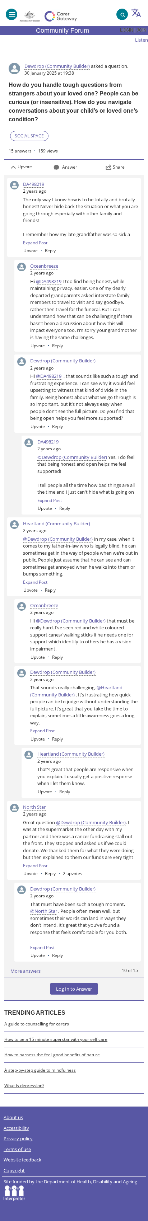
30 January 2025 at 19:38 (49, 73)
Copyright (14, 1170)
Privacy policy (18, 1138)
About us (13, 1117)
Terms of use (17, 1149)
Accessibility (16, 1128)
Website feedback (22, 1159)
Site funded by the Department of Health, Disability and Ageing (72, 1181)
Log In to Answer (74, 989)
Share (119, 167)
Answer (69, 167)
